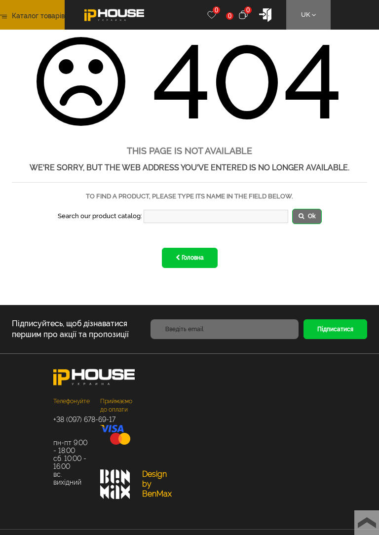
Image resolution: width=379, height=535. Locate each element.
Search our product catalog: (100, 216)
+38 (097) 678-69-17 (71, 419)
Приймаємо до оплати (116, 405)
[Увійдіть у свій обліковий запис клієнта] (265, 14)
